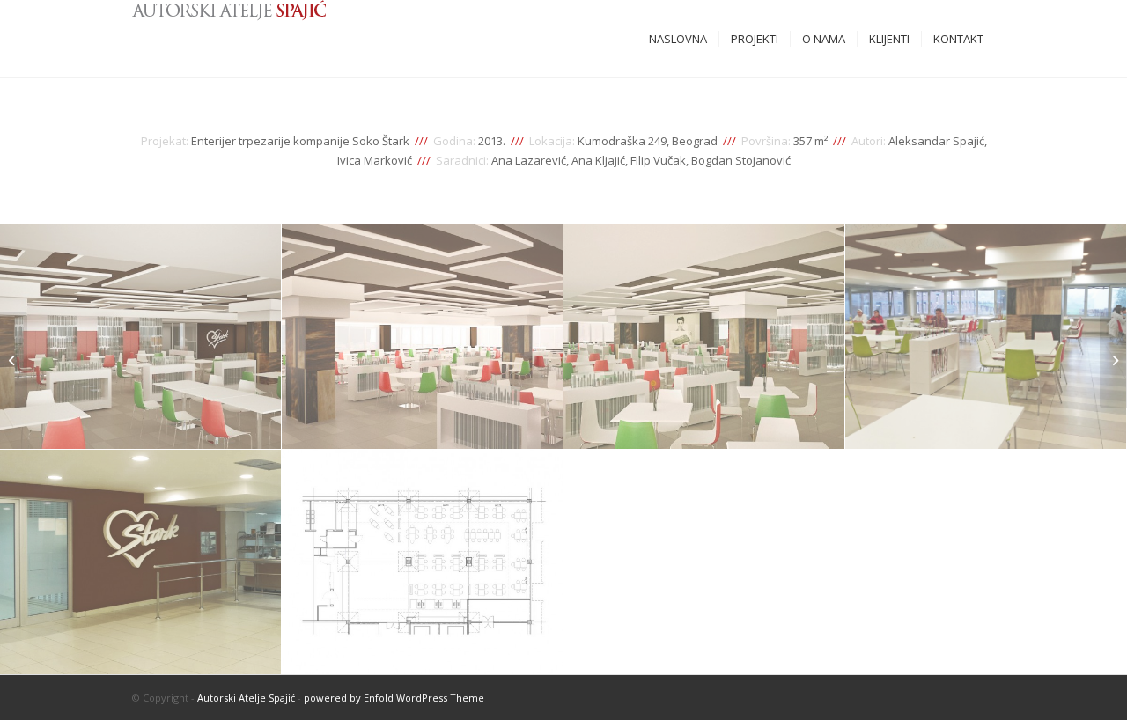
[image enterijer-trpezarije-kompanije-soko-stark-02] (423, 337)
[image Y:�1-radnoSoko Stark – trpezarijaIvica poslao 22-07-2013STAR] (423, 562)
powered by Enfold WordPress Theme (394, 697)
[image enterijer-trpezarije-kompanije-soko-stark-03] (704, 337)
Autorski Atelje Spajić (246, 697)
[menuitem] (677, 38)
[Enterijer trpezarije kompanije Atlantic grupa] (13, 360)
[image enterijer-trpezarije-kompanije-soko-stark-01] (141, 337)
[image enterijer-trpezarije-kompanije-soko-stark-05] (141, 562)
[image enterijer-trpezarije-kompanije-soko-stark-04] (986, 337)
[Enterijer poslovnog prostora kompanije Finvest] (1113, 360)
